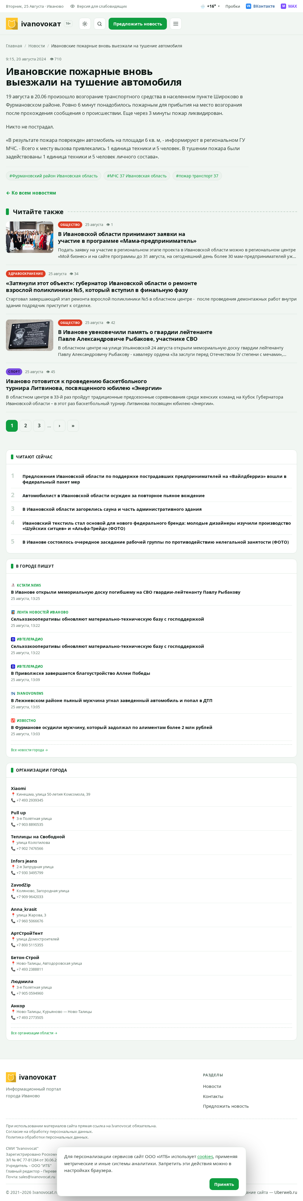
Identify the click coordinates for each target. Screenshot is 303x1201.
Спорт (14, 372)
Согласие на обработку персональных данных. (49, 1131)
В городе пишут (35, 566)
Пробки (232, 6)
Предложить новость (226, 1106)
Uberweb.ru (285, 1192)
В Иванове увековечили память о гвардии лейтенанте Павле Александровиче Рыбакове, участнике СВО (135, 335)
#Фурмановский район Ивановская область (53, 176)
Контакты (213, 1096)
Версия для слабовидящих (102, 6)
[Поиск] (100, 24)
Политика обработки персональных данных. (47, 1137)
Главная (14, 46)
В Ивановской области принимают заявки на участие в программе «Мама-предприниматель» (127, 237)
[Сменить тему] (85, 24)
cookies (205, 1156)
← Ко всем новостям (31, 193)
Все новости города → (29, 750)
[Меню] (176, 24)
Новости (36, 46)
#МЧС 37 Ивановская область (137, 176)
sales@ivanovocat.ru (37, 1176)
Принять (224, 1184)
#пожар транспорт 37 (197, 176)
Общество (70, 225)
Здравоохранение (25, 274)
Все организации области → (34, 1033)
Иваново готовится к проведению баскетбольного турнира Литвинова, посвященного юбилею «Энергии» (84, 384)
